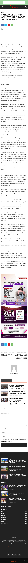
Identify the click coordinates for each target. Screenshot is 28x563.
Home (2, 10)
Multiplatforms (14, 561)
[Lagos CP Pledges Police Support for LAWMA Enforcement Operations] (4, 386)
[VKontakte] (15, 555)
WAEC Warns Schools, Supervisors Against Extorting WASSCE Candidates (17, 486)
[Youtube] (19, 555)
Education (4, 395)
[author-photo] (14, 371)
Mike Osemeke (5, 21)
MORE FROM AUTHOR (18, 381)
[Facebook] (2, 25)
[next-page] (4, 408)
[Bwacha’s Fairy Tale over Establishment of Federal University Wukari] (4, 393)
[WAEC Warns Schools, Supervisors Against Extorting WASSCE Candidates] (4, 487)
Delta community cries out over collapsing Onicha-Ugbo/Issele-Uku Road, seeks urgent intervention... (17, 468)
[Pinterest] (9, 25)
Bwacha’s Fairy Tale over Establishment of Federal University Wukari (17, 393)
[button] (2, 7)
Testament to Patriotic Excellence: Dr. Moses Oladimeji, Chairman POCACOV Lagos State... (17, 499)
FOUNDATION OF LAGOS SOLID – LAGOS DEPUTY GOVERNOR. (7, 354)
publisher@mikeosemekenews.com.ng (16, 546)
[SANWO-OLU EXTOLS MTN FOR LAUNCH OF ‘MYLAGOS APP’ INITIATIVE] (4, 476)
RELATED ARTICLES (6, 381)
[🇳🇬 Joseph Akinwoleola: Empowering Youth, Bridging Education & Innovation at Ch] (4, 460)
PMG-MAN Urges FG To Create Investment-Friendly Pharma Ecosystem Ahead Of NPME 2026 (17, 402)
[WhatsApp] (12, 25)
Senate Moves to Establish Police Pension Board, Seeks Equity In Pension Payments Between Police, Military (21, 356)
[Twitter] (5, 25)
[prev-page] (2, 408)
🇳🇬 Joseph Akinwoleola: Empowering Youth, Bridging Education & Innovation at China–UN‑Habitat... (17, 460)
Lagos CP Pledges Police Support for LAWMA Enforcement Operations (17, 386)
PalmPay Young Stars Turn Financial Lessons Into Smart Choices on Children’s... (16, 493)
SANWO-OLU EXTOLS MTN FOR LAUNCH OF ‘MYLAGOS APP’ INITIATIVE (17, 475)
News (6, 10)
